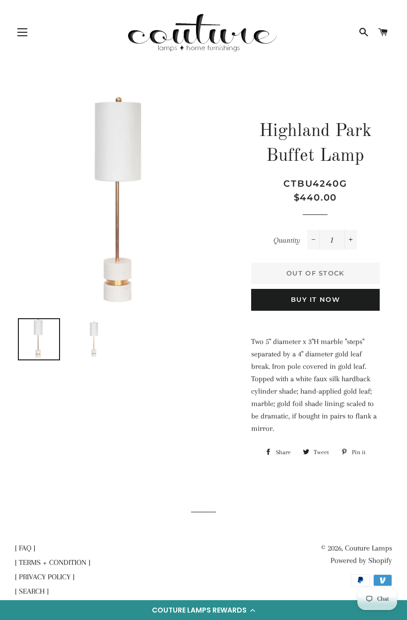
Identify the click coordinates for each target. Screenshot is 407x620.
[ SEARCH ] (32, 591)
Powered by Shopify (361, 560)
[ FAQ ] (25, 548)
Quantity (286, 240)
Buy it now (315, 299)
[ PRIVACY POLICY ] (44, 576)
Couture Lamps (368, 548)
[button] (203, 610)
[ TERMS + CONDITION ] (52, 562)
